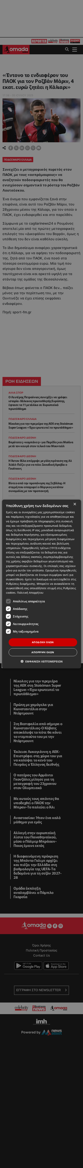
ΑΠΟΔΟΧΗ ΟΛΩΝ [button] (43, 642)
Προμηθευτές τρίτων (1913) (39, 548)
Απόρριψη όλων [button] (42, 652)
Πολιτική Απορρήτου (30, 592)
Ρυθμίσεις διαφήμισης (20, 584)
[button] (42, 661)
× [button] (74, 504)
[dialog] (41, 584)
